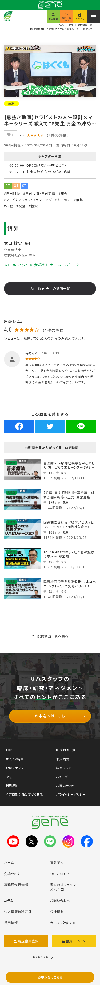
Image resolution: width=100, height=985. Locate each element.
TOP (9, 750)
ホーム (9, 862)
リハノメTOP (59, 873)
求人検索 (62, 759)
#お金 (8, 205)
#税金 (20, 205)
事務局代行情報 (16, 884)
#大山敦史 (63, 199)
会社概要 (57, 911)
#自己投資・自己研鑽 (39, 193)
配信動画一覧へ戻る (52, 636)
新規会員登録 (28, 941)
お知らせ (62, 777)
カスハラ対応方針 (63, 922)
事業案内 (57, 862)
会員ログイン (76, 941)
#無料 (78, 199)
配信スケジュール (18, 768)
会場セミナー (14, 873)
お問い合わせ (65, 785)
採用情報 (11, 922)
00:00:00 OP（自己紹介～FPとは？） (37, 165)
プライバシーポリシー (70, 794)
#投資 (33, 205)
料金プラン (63, 768)
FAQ (9, 777)
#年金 (62, 193)
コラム (8, 900)
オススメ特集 (15, 759)
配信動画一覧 (65, 750)
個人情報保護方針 (18, 911)
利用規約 (12, 785)
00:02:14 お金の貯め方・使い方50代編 (40, 171)
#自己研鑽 (12, 193)
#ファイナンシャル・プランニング (28, 199)
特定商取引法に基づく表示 (24, 794)
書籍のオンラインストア (63, 887)
